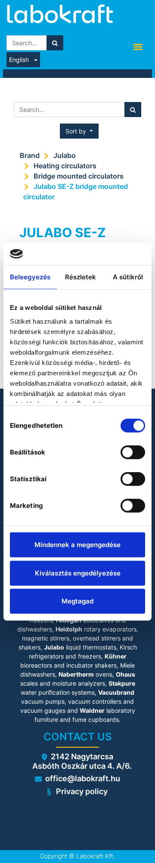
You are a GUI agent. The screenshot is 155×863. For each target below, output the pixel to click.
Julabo (64, 155)
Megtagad (77, 601)
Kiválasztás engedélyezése (78, 573)
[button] (79, 131)
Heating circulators (65, 165)
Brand (30, 155)
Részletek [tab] (80, 277)
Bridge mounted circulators (79, 176)
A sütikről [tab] (128, 277)
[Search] (54, 42)
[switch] (133, 452)
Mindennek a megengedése (77, 545)
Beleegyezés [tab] (30, 277)
